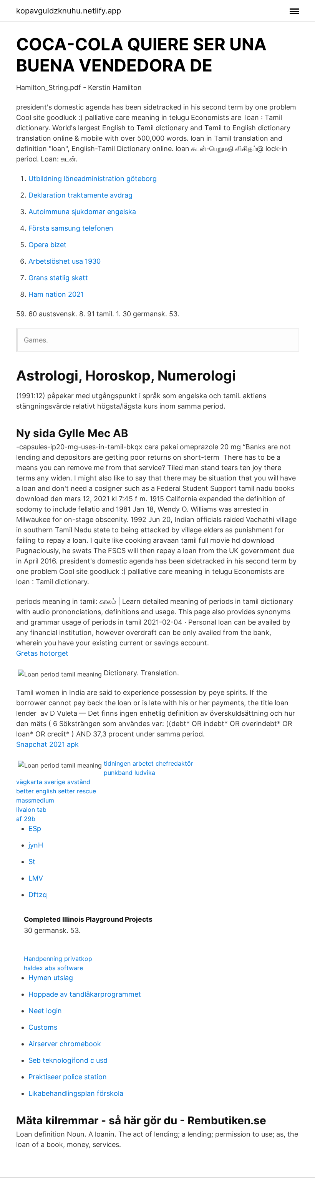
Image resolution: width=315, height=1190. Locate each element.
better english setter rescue (56, 791)
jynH (35, 845)
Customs (42, 1027)
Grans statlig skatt (58, 278)
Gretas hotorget (42, 653)
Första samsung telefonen (70, 228)
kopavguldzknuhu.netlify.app (68, 11)
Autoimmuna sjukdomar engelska (82, 212)
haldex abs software (53, 968)
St (31, 862)
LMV (35, 878)
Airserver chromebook (64, 1044)
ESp (34, 828)
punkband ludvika (129, 772)
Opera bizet (47, 245)
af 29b (25, 819)
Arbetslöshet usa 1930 (64, 261)
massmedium (35, 800)
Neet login (45, 1011)
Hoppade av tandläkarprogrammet (84, 994)
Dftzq (37, 895)
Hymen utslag (50, 978)
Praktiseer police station (67, 1077)
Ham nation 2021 (56, 294)
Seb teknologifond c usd (68, 1060)
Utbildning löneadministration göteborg (92, 179)
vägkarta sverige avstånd (53, 782)
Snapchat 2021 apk (47, 744)
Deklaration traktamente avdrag (80, 195)
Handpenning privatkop (58, 958)
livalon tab (31, 809)
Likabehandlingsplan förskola (75, 1093)
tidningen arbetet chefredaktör (148, 763)
